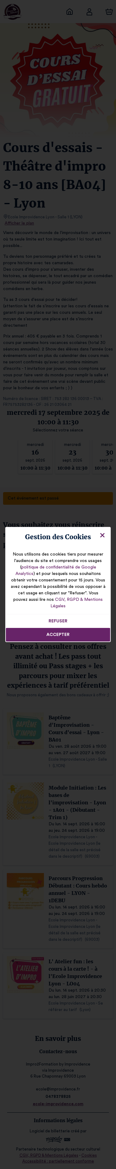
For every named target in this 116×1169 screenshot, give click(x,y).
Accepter (58, 635)
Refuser (58, 621)
